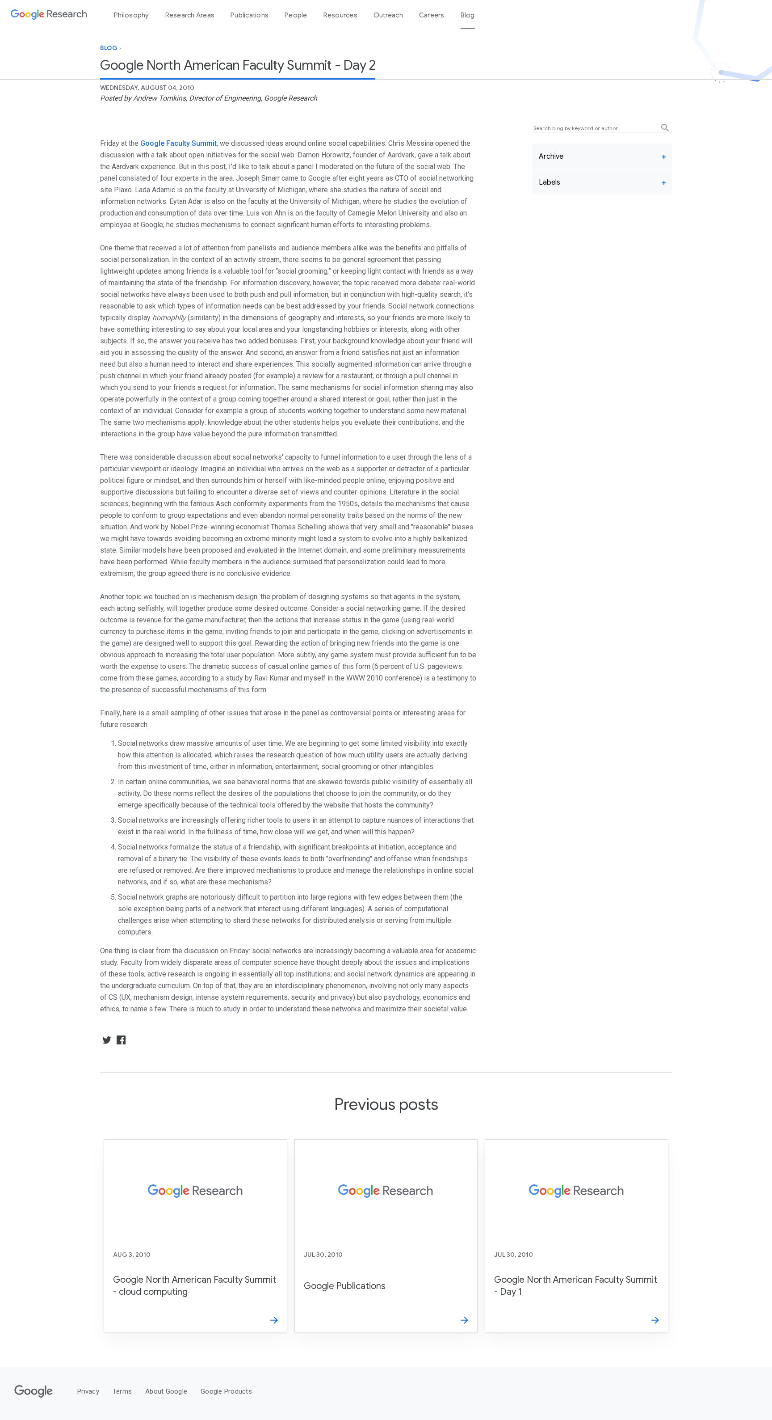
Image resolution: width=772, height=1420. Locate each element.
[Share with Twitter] (106, 1040)
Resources (340, 15)
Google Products (226, 1391)
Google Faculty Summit (178, 143)
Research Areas (190, 15)
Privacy (88, 1391)
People (296, 15)
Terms (122, 1391)
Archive (551, 156)
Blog (468, 15)
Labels (549, 182)
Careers (432, 15)
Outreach (388, 15)
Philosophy (131, 15)
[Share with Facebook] (120, 1040)
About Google (166, 1391)
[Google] (33, 1398)
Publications (250, 15)
